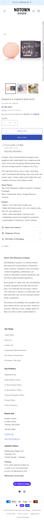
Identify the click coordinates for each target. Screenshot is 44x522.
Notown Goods (12, 510)
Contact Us (9, 345)
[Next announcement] (39, 2)
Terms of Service (11, 405)
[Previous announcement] (4, 2)
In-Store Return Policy (13, 390)
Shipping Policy (10, 375)
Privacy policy (11, 513)
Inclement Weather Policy (14, 395)
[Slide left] (2, 89)
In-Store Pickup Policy (13, 385)
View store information (13, 151)
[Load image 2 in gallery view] (22, 89)
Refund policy (36, 510)
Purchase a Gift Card (13, 360)
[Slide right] (41, 89)
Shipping (4, 110)
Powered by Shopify (24, 510)
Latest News (9, 335)
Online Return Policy (12, 380)
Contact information (23, 517)
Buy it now (22, 137)
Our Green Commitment (14, 355)
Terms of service (23, 513)
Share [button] (6, 246)
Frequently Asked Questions (15, 350)
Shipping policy (35, 513)
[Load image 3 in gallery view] (33, 89)
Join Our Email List (12, 439)
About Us (8, 340)
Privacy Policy (10, 400)
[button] (4, 11)
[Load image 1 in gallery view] (11, 89)
